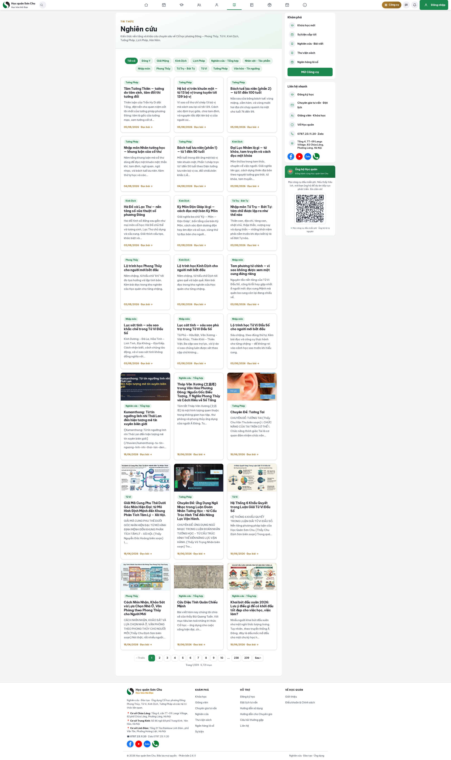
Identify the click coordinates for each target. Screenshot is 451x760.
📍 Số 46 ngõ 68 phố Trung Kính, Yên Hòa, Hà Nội (157, 722)
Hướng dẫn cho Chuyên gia (256, 714)
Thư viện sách (306, 52)
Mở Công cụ (310, 72)
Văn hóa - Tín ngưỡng (247, 68)
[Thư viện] (251, 5)
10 (221, 657)
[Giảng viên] (216, 5)
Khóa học (201, 696)
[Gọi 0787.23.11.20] (316, 156)
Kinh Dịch (181, 60)
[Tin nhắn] (406, 4)
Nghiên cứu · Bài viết (310, 43)
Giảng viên (201, 702)
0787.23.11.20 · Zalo (310, 133)
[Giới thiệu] (304, 5)
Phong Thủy (163, 68)
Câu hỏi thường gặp (252, 720)
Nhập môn (144, 68)
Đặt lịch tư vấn (249, 702)
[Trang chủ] (146, 5)
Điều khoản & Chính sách (300, 702)
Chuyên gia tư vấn (206, 708)
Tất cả (131, 60)
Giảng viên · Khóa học (311, 115)
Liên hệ (244, 725)
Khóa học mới (306, 25)
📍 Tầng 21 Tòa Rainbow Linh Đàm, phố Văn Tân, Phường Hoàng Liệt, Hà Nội (158, 730)
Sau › (258, 657)
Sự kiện (199, 731)
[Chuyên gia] (199, 5)
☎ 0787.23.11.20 (136, 736)
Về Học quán (305, 124)
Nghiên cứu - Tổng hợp (225, 60)
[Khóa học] (181, 5)
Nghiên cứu (202, 714)
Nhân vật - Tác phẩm (257, 60)
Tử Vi (204, 68)
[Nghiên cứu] (234, 5)
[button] (41, 5)
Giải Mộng (163, 60)
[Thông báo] (414, 4)
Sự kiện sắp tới (306, 34)
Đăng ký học (305, 94)
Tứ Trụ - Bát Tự (186, 68)
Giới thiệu (291, 696)
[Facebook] (291, 156)
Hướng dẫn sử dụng (251, 708)
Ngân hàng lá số (307, 62)
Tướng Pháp (220, 68)
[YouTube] (299, 156)
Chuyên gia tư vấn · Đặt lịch (312, 105)
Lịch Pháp (199, 60)
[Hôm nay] (163, 5)
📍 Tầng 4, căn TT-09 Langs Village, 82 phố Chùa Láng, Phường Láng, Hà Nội (157, 715)
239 (246, 657)
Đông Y (146, 60)
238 (236, 657)
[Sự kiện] (287, 5)
